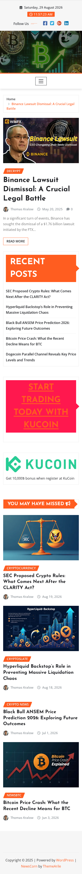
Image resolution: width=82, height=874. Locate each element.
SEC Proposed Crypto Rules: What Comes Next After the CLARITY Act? (34, 582)
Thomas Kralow (22, 209)
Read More (16, 241)
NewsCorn (29, 866)
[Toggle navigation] (41, 81)
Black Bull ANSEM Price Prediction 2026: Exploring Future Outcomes (40, 718)
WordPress (65, 860)
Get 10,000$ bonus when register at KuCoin (40, 478)
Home (11, 99)
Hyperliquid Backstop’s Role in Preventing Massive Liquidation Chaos (38, 672)
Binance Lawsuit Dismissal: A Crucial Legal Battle (36, 189)
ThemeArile (52, 866)
